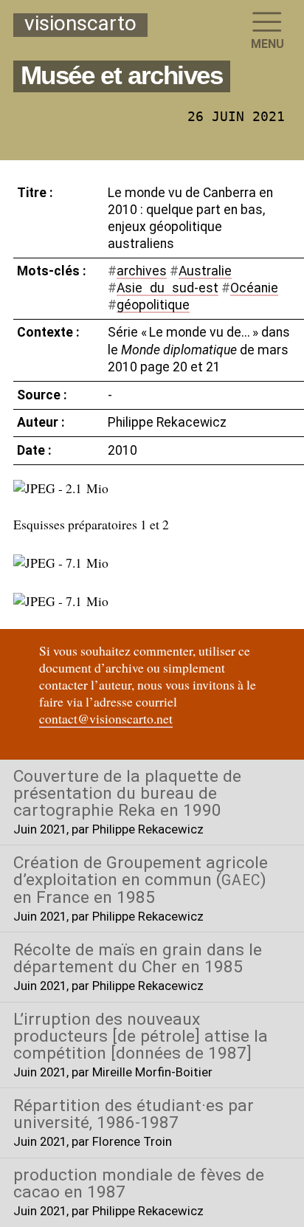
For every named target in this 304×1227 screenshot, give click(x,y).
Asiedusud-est (167, 288)
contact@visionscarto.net (106, 718)
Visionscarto (80, 24)
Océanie (254, 288)
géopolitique (153, 305)
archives (142, 271)
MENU (267, 44)
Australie (205, 271)
